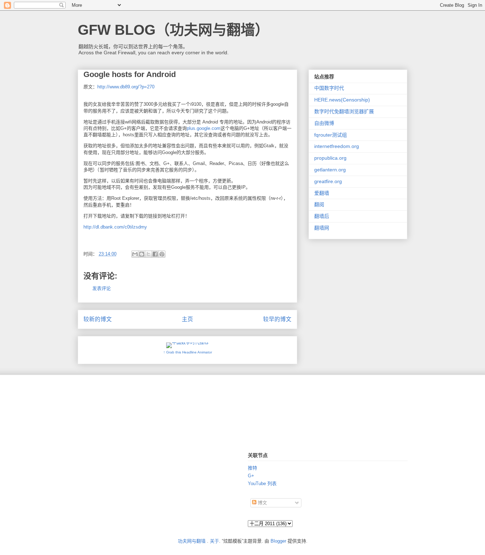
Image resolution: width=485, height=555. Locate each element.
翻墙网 (321, 228)
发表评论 (101, 288)
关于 (214, 541)
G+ (251, 475)
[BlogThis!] (141, 254)
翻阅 (319, 204)
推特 (252, 468)
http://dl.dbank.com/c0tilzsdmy (115, 227)
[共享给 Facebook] (155, 254)
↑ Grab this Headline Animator (187, 352)
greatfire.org (328, 181)
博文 (261, 502)
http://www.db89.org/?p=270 (125, 86)
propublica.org (330, 158)
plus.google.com (203, 128)
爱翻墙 (321, 193)
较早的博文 (277, 319)
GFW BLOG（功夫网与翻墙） (173, 30)
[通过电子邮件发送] (134, 254)
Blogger (278, 541)
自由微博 (324, 123)
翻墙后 (321, 216)
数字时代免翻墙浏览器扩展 (344, 111)
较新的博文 (97, 319)
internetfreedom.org (336, 146)
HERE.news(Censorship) (342, 100)
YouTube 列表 (262, 483)
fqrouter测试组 (330, 135)
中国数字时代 (329, 88)
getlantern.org (330, 169)
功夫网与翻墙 (192, 541)
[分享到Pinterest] (161, 254)
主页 (187, 319)
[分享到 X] (148, 254)
